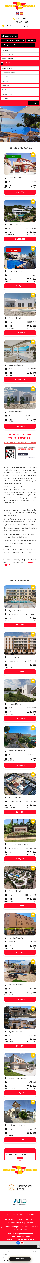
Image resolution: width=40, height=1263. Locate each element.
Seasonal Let (29, 45)
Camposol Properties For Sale (13, 40)
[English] (18, 13)
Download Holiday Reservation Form (20, 1234)
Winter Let (17, 45)
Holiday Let (6, 45)
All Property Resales (9, 36)
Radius (5, 62)
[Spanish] (21, 13)
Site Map (35, 1251)
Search (33, 103)
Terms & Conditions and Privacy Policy (20, 1240)
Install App (20, 1259)
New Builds (31, 40)
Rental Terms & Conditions (20, 1237)
